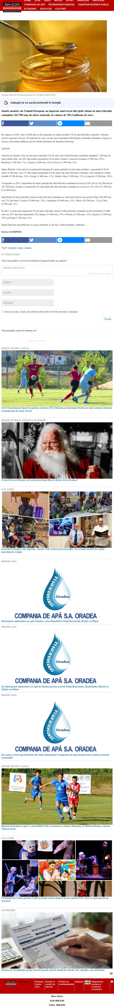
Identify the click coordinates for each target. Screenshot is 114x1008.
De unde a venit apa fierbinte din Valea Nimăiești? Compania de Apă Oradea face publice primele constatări (55, 756)
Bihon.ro (23, 982)
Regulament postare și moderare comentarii (97, 985)
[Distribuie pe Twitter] (43, 123)
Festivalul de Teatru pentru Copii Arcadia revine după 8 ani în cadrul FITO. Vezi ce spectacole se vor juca (55, 899)
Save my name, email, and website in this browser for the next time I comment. (41, 311)
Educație (46, 8)
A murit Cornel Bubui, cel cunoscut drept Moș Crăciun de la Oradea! (39, 480)
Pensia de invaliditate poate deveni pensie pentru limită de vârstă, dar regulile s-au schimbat (52, 970)
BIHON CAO (8, 561)
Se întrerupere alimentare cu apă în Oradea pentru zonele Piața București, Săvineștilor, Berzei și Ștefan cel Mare (55, 688)
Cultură (60, 8)
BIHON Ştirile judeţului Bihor (23, 420)
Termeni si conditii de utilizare (50, 984)
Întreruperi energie (62, 4)
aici (34, 330)
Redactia (79, 982)
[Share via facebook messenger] (70, 123)
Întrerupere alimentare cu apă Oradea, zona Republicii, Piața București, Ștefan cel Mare (50, 621)
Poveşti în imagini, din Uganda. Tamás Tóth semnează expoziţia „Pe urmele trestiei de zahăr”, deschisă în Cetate (53, 550)
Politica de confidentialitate (66, 983)
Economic (30, 8)
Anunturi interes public (93, 4)
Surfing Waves (41, 341)
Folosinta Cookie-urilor (39, 984)
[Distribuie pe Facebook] (15, 123)
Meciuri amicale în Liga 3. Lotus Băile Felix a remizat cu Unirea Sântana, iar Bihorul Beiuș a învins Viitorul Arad (55, 827)
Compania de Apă (34, 4)
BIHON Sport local (15, 348)
